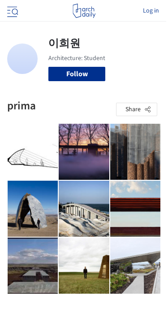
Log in (151, 11)
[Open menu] (11, 10)
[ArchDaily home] (84, 11)
